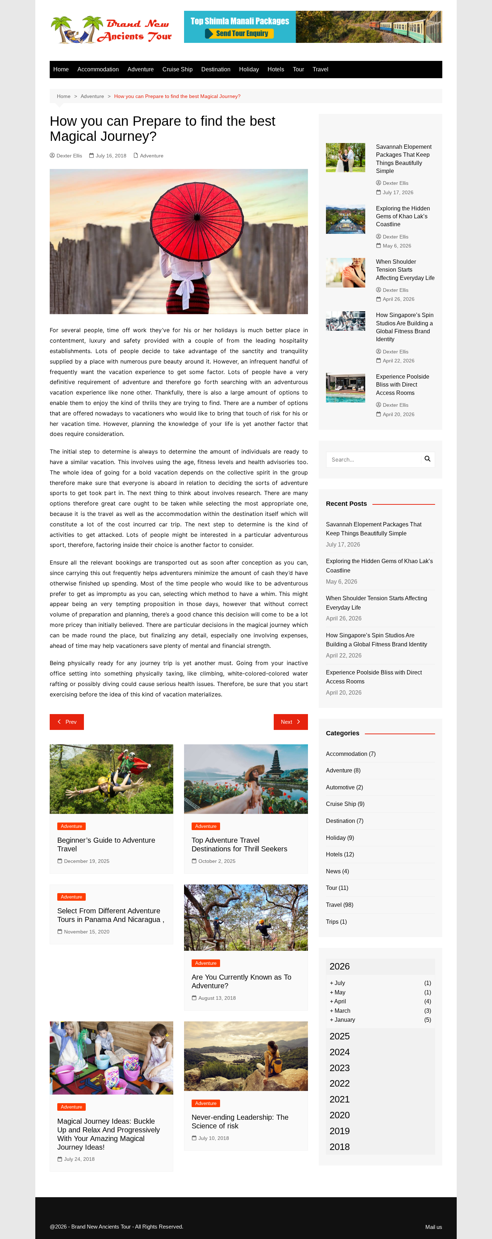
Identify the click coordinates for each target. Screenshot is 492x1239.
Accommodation (98, 69)
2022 (340, 1083)
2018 (340, 1146)
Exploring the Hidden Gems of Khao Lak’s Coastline (403, 216)
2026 (340, 966)
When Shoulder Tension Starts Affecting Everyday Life (405, 270)
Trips (332, 922)
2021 (340, 1099)
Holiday (249, 69)
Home (61, 69)
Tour (298, 69)
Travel (320, 69)
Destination (216, 69)
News (333, 871)
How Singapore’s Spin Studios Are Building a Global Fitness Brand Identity (376, 640)
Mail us (433, 1227)
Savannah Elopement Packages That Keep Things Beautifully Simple (373, 529)
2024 (340, 1052)
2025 (340, 1036)
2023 (340, 1067)
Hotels (276, 69)
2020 (340, 1115)
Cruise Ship (177, 69)
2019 (340, 1131)
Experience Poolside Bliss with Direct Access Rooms (402, 385)
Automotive (340, 787)
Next (286, 722)
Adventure (141, 69)
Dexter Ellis (69, 156)
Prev (71, 722)
